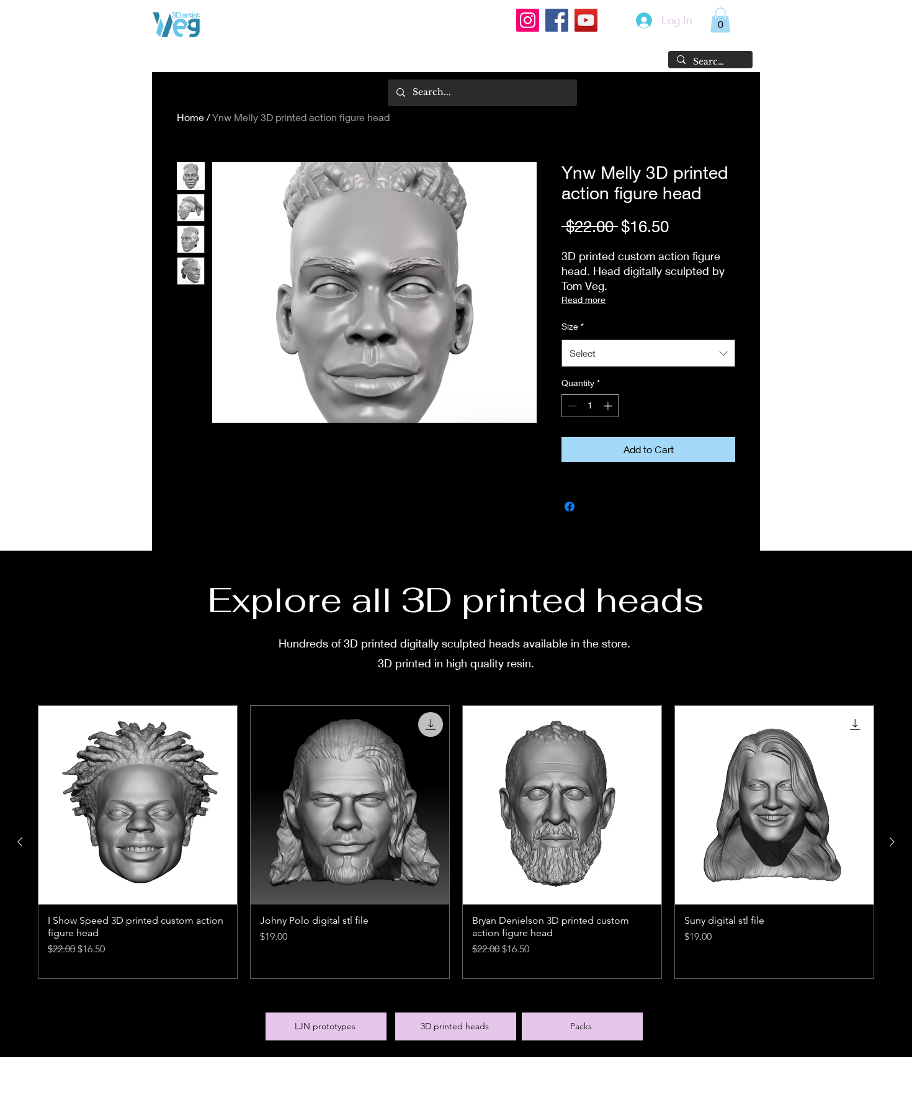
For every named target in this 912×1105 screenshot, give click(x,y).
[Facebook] (556, 20)
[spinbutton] (590, 406)
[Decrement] (571, 406)
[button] (720, 20)
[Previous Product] (19, 841)
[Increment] (609, 406)
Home (190, 117)
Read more (583, 299)
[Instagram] (527, 20)
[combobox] (648, 353)
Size (572, 326)
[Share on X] (593, 506)
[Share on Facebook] (569, 506)
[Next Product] (892, 841)
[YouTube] (585, 20)
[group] (456, 842)
